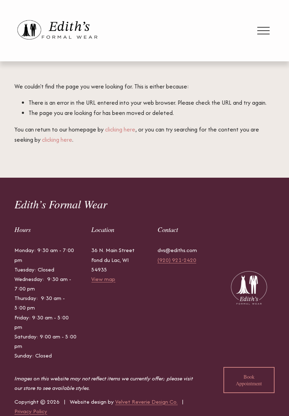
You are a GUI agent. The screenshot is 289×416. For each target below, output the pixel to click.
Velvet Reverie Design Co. (146, 402)
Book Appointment (249, 380)
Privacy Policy (30, 411)
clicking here (120, 129)
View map (103, 279)
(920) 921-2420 (177, 260)
